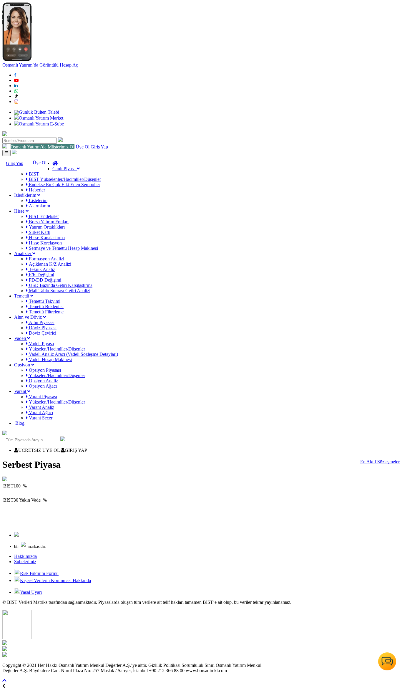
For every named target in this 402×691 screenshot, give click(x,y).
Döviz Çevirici (42, 332)
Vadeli (20, 338)
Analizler (23, 253)
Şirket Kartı (39, 232)
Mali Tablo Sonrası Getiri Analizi (59, 290)
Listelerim (37, 200)
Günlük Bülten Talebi (39, 112)
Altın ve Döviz (28, 317)
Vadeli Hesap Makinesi (50, 359)
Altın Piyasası (41, 322)
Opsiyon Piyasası (44, 370)
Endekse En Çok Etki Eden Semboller (64, 184)
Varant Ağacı (40, 412)
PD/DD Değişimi (44, 279)
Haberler (36, 189)
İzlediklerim (25, 195)
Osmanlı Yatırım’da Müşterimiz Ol (42, 146)
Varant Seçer (40, 417)
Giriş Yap (99, 146)
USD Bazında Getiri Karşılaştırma (60, 285)
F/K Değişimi (41, 274)
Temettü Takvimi (44, 301)
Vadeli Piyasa (41, 343)
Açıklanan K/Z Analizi (49, 264)
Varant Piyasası (42, 396)
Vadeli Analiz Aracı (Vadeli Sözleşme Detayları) (73, 354)
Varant (20, 391)
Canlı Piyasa (64, 168)
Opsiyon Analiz (43, 380)
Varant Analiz (41, 407)
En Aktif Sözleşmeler (380, 461)
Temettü (22, 295)
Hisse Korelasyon (45, 242)
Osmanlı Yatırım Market (41, 117)
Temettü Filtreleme (46, 311)
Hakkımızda (25, 556)
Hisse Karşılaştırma (46, 237)
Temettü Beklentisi (46, 306)
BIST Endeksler (43, 216)
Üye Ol (82, 146)
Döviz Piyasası (42, 327)
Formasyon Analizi (46, 258)
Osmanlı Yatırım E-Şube (41, 123)
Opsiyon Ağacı (42, 386)
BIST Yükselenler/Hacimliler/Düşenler (64, 179)
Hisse (20, 211)
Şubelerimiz (25, 561)
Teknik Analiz (41, 269)
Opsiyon (22, 364)
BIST (33, 173)
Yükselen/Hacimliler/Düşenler (56, 348)
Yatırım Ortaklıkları (46, 226)
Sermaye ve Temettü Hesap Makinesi (63, 248)
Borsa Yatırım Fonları (48, 221)
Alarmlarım (39, 205)
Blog (19, 423)
